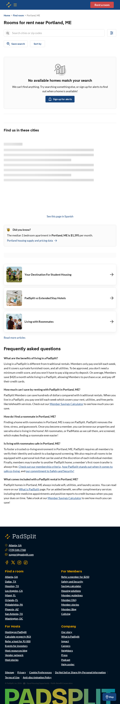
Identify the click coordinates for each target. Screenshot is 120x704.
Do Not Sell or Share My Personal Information (80, 672)
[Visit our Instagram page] (19, 562)
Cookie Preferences (40, 672)
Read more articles (14, 337)
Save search (18, 43)
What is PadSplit (29, 489)
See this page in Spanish (60, 216)
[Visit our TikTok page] (26, 562)
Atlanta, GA (15, 545)
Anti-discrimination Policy (37, 677)
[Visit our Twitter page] (13, 562)
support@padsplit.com (21, 554)
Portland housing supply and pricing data (30, 240)
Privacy (21, 672)
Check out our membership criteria (40, 466)
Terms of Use (12, 677)
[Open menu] (8, 4)
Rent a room (102, 5)
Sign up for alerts (62, 99)
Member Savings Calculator (66, 404)
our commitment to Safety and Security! (50, 471)
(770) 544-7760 (17, 550)
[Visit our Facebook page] (7, 562)
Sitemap (9, 672)
